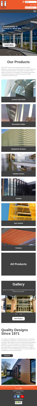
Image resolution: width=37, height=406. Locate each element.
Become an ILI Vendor (18, 390)
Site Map (18, 392)
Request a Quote (29, 7)
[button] (2, 34)
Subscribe (17, 388)
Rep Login (33, 4)
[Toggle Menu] (34, 11)
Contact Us (31, 386)
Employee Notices (18, 399)
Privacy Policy (18, 394)
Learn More (9, 43)
